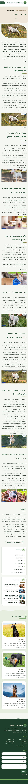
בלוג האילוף (24, 743)
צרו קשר (23, 774)
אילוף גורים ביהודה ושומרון (21, 746)
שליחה (23, 771)
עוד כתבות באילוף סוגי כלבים (13, 542)
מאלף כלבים (24, 741)
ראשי (25, 10)
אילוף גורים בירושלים (10, 743)
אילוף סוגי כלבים (19, 10)
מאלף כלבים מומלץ (23, 739)
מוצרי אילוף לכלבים (10, 741)
